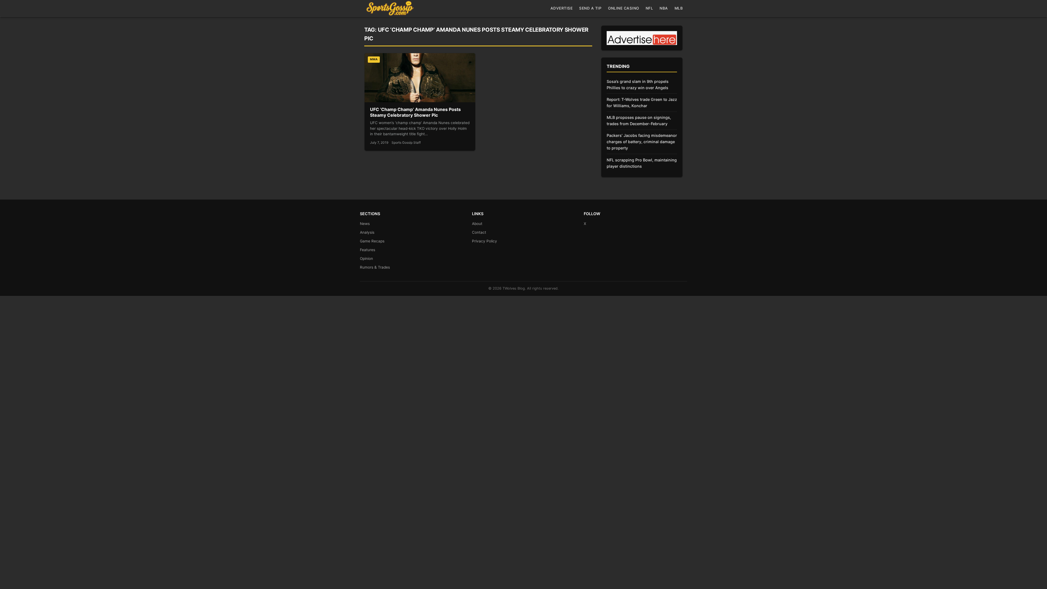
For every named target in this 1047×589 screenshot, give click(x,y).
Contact (479, 232)
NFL (649, 8)
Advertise (561, 8)
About (477, 223)
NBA (664, 8)
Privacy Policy (484, 241)
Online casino (623, 8)
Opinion (366, 258)
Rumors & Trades (375, 267)
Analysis (367, 232)
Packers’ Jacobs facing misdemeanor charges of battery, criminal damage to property (642, 141)
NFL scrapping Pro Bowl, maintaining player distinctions (642, 163)
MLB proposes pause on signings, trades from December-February (639, 120)
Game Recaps (372, 241)
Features (367, 250)
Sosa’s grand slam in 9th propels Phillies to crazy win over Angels (638, 84)
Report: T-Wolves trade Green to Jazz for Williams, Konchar (642, 102)
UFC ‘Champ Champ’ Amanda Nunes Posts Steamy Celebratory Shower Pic (415, 112)
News (365, 223)
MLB (679, 8)
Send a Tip (590, 8)
